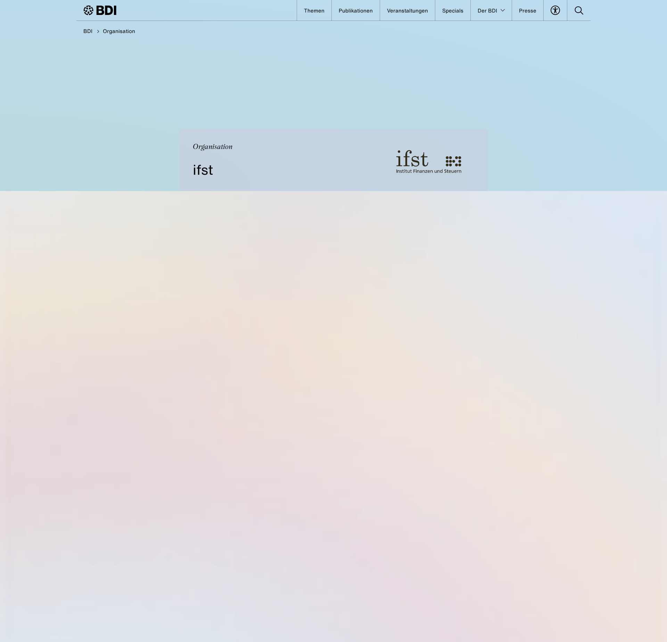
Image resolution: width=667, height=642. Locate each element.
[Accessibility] (555, 10)
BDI (87, 31)
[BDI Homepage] (99, 10)
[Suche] (579, 10)
